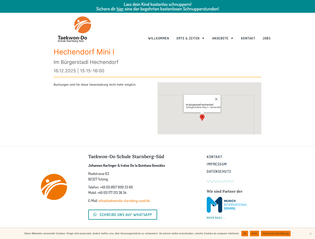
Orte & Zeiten (188, 38)
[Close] (216, 99)
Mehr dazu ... (216, 217)
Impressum (217, 164)
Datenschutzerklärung (276, 233)
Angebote (220, 38)
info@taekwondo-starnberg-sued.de (124, 200)
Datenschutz (219, 171)
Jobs (266, 38)
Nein (254, 233)
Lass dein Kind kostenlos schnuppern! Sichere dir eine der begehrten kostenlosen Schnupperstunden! (157, 6)
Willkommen (158, 38)
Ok (244, 233)
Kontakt (248, 38)
